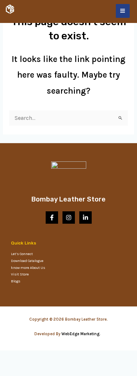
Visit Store (20, 274)
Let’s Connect (22, 254)
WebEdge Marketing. (82, 334)
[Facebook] (52, 217)
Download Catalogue (27, 261)
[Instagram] (68, 217)
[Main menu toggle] (123, 11)
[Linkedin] (85, 217)
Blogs (15, 281)
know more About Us (28, 268)
